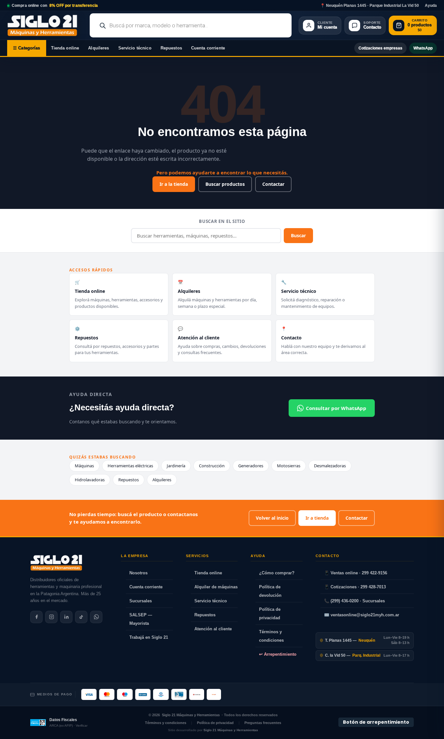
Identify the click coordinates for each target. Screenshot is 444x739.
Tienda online (65, 48)
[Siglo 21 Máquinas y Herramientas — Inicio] (56, 562)
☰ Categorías (26, 48)
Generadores (250, 466)
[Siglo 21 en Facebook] (36, 617)
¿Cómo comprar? (276, 572)
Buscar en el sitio (222, 221)
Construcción (212, 466)
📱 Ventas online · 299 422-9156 (355, 572)
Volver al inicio (272, 518)
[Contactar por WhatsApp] (96, 617)
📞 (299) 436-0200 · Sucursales (354, 600)
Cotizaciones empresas (380, 48)
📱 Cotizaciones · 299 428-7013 (355, 586)
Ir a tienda (317, 518)
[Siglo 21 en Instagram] (51, 617)
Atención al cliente (213, 628)
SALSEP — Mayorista (140, 619)
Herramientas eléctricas (130, 466)
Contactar (273, 184)
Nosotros (138, 572)
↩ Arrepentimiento (277, 654)
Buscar (298, 235)
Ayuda (431, 5)
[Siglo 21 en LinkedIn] (66, 617)
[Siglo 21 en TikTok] (81, 617)
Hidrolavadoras (90, 480)
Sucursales (140, 600)
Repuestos (171, 48)
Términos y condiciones (271, 636)
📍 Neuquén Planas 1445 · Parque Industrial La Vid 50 (369, 5)
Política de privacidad (270, 613)
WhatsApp (423, 48)
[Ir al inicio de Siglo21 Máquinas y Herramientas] (45, 25)
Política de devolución (270, 591)
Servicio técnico (134, 48)
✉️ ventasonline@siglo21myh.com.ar (361, 614)
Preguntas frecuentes (262, 723)
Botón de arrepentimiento (376, 722)
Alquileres (98, 48)
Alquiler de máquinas (216, 586)
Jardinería (176, 466)
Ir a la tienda (174, 184)
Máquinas (84, 466)
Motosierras (288, 466)
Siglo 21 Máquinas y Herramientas (191, 715)
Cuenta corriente (208, 48)
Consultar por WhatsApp (336, 408)
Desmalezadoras (330, 466)
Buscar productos (225, 184)
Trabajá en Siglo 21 (148, 637)
